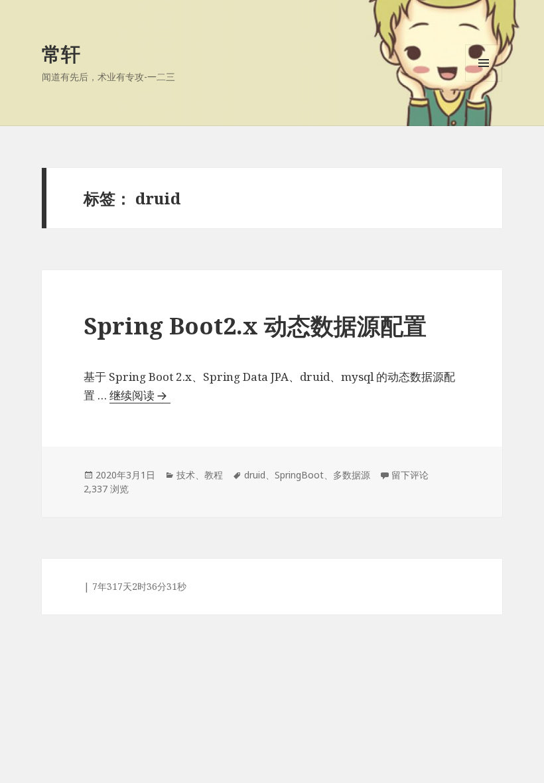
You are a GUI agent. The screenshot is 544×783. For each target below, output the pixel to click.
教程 (213, 474)
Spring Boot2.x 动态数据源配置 (255, 325)
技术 (185, 474)
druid (254, 474)
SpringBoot (299, 474)
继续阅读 (139, 395)
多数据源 (351, 474)
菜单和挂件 (484, 81)
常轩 (61, 53)
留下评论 (410, 474)
